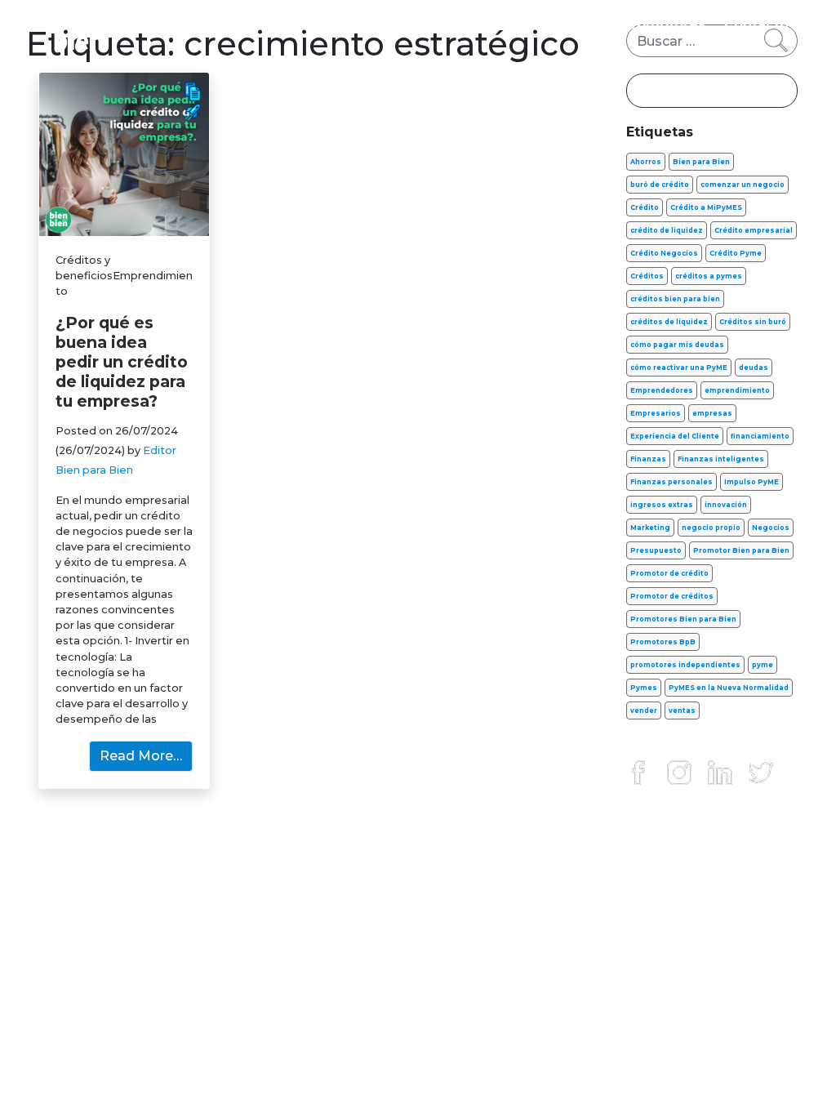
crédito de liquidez (666, 230)
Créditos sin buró (752, 322)
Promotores (663, 24)
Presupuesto (656, 550)
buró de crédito (659, 184)
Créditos (647, 276)
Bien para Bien (701, 162)
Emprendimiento (301, 24)
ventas (682, 710)
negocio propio (711, 527)
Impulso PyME (751, 482)
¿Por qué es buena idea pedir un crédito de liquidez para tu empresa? (122, 362)
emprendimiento (737, 390)
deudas (753, 367)
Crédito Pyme (735, 253)
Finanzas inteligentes (721, 459)
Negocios (770, 527)
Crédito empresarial (753, 230)
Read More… (141, 756)
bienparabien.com (418, 1070)
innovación (726, 505)
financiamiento (760, 436)
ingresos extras (661, 505)
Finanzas (648, 459)
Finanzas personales (152, 24)
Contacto (756, 24)
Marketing (650, 527)
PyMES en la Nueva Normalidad (729, 688)
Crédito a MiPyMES (706, 207)
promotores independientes (685, 665)
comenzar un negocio (742, 184)
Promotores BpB (663, 642)
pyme (762, 665)
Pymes (643, 688)
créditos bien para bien (675, 299)
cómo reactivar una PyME (678, 367)
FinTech (576, 24)
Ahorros (645, 162)
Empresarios (655, 413)
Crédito (644, 207)
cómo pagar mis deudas (677, 345)
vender (643, 710)
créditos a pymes (708, 276)
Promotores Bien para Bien (683, 619)
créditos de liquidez (669, 322)
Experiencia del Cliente (674, 436)
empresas (712, 413)
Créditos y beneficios (455, 24)
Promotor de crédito (669, 573)
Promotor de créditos (672, 596)
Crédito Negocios (664, 253)
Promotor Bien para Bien (741, 550)
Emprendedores (661, 390)
